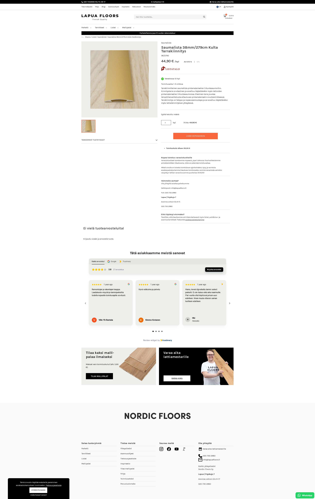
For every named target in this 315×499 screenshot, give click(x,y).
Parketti (85, 27)
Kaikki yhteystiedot (206, 466)
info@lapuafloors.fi (211, 460)
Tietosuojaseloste (128, 458)
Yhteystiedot (126, 448)
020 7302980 (89, 2)
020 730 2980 (208, 456)
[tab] (153, 331)
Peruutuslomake (149, 7)
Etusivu (88, 37)
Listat (113, 27)
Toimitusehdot (127, 479)
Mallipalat (127, 27)
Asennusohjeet (113, 7)
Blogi (103, 7)
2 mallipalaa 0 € (157, 2)
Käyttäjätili (229, 7)
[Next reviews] (229, 303)
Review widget (150, 340)
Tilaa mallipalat (86, 7)
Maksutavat (136, 7)
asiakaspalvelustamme (194, 220)
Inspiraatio (125, 7)
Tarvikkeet (100, 27)
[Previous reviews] (85, 303)
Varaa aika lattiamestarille (223, 2)
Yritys (97, 7)
